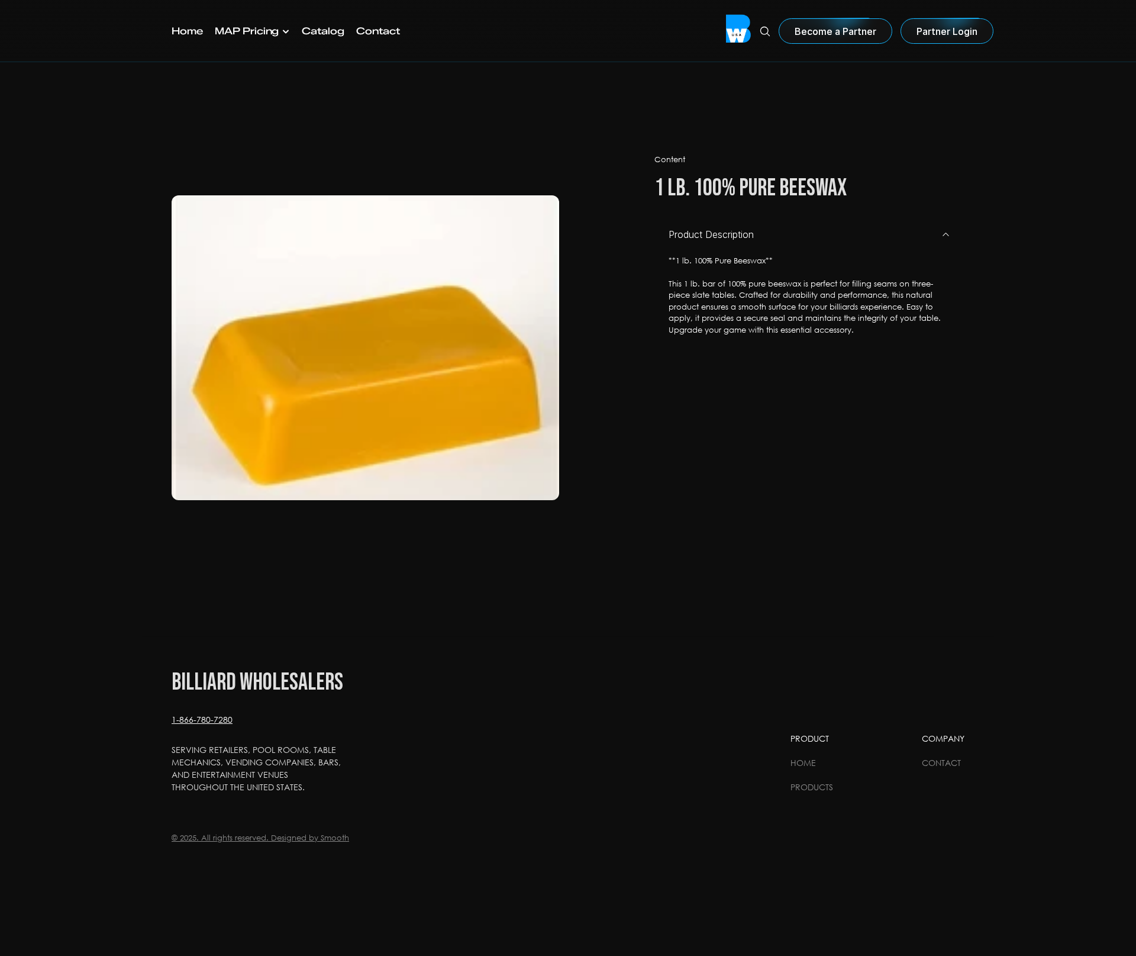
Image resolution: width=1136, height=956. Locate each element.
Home (803, 762)
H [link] (176, 31)
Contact (941, 762)
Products (811, 787)
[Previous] (195, 348)
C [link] (306, 31)
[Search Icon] (765, 31)
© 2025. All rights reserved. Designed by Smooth (260, 838)
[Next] (535, 348)
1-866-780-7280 (202, 719)
